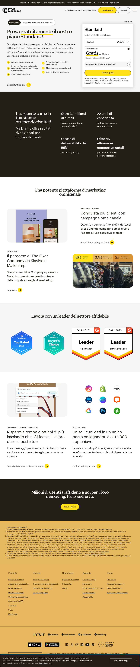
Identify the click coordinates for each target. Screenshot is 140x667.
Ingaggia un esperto (115, 584)
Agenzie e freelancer (70, 579)
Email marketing (15, 588)
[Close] (136, 660)
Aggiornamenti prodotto (18, 584)
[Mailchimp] (100, 635)
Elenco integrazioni (40, 592)
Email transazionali (16, 592)
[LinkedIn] (81, 644)
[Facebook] (66, 644)
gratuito (24, 55)
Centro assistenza (114, 588)
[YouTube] (87, 644)
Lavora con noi (89, 592)
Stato (10, 610)
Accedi (124, 10)
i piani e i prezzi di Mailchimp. (98, 551)
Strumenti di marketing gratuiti (45, 584)
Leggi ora (12, 290)
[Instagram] (76, 644)
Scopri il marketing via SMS (95, 242)
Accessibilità (88, 597)
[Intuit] (39, 635)
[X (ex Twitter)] (71, 644)
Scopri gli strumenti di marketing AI (25, 466)
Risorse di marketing (41, 579)
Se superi (121, 78)
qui (121, 542)
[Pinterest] (93, 644)
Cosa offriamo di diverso (18, 597)
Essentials (12, 55)
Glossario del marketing (42, 588)
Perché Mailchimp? (16, 579)
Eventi (64, 588)
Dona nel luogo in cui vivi (93, 588)
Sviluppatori (67, 584)
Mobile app (12, 614)
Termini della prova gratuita (105, 78)
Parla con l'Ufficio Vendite (117, 592)
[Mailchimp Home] (12, 10)
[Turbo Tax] (53, 635)
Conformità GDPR (15, 601)
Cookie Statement (45, 663)
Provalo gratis (107, 10)
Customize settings (121, 661)
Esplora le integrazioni (84, 466)
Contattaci (111, 579)
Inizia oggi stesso (112, 3)
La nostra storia (89, 579)
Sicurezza (12, 605)
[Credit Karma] (68, 635)
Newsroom (87, 584)
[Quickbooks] (84, 635)
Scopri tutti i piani (16, 84)
